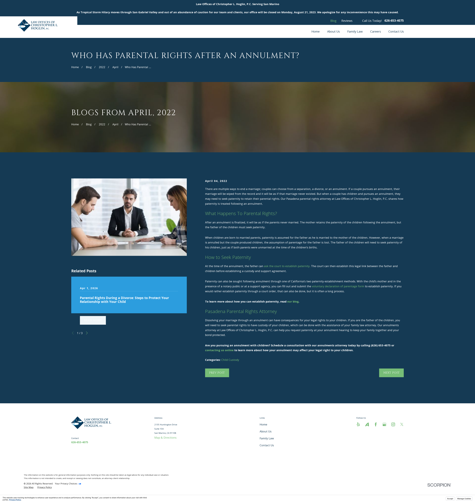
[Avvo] (367, 424)
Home (263, 424)
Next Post (391, 373)
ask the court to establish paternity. (287, 266)
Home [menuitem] (315, 31)
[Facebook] (376, 424)
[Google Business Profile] (384, 424)
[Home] (38, 25)
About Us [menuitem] (333, 31)
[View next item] (86, 332)
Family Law (267, 438)
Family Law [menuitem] (355, 31)
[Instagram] (393, 424)
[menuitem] (29, 487)
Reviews (346, 21)
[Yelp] (358, 424)
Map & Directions (165, 437)
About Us (266, 431)
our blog (293, 301)
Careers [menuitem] (375, 31)
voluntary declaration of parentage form (338, 286)
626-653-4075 (394, 20)
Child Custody (230, 360)
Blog (333, 21)
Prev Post (217, 373)
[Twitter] (402, 424)
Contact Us (267, 445)
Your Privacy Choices (66, 483)
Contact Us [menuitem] (396, 31)
